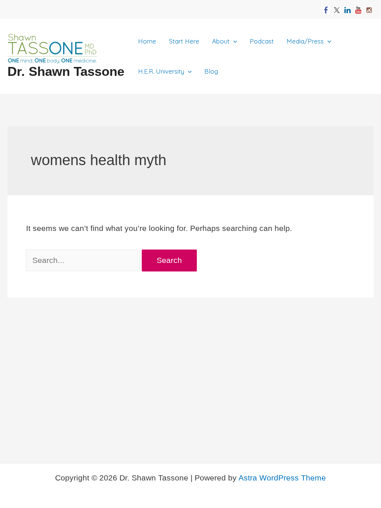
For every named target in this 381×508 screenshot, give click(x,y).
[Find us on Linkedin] (347, 7)
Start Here (184, 41)
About (221, 41)
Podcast (262, 41)
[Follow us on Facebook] (325, 7)
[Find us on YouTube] (358, 7)
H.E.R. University (161, 71)
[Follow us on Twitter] (336, 7)
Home (147, 41)
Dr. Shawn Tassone (65, 71)
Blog (211, 71)
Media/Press (305, 41)
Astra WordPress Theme (282, 477)
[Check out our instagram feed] (369, 7)
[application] (233, 41)
